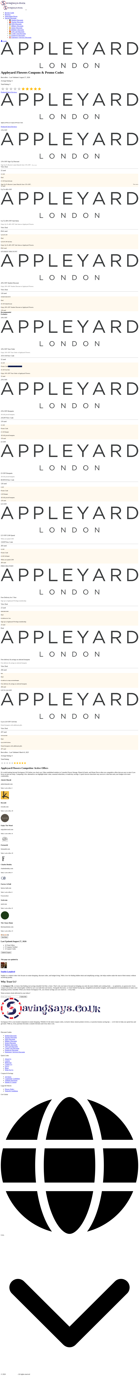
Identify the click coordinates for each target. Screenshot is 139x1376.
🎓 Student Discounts (16, 20)
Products (3, 92)
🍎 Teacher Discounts (16, 22)
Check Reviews (12, 92)
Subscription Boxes (11, 16)
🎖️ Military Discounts (16, 26)
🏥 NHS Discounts (15, 24)
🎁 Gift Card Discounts (16, 32)
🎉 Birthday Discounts (16, 30)
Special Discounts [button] (10, 18)
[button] (69, 1235)
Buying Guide (9, 13)
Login (5, 41)
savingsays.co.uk (11, 1374)
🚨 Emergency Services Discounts (20, 37)
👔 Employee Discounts (17, 35)
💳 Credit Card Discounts (17, 33)
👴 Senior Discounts (15, 28)
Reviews (7, 14)
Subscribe (23, 996)
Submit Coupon (6, 952)
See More (4, 937)
